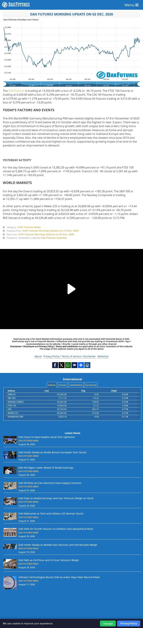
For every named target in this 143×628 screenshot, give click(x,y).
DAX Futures (16, 91)
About (38, 356)
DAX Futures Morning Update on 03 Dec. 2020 (46, 234)
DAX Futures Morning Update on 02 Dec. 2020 (71, 14)
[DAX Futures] (71, 5)
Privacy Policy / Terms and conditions (58, 346)
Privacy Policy (128, 623)
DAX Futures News (29, 227)
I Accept (108, 623)
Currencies (90, 385)
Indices (51, 385)
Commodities (75, 385)
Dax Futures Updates (54, 237)
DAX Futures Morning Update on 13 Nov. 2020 (50, 230)
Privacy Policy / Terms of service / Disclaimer (69, 356)
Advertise (102, 356)
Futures (62, 385)
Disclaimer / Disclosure (22, 346)
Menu (130, 4)
